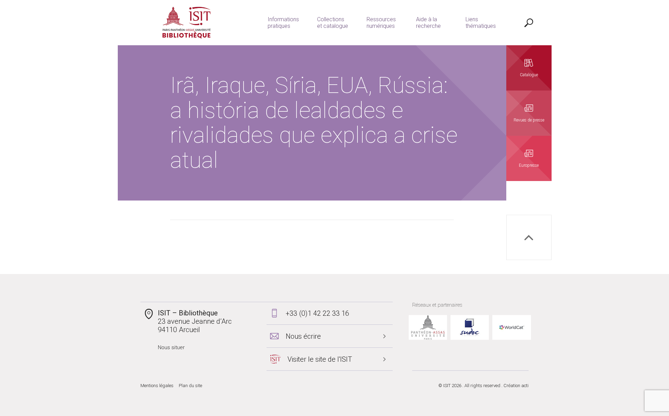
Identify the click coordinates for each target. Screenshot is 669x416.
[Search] (529, 22)
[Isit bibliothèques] (186, 22)
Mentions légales (157, 385)
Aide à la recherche (428, 22)
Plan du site (190, 385)
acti (525, 385)
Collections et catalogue (332, 22)
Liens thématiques (481, 22)
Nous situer (171, 347)
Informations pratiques (283, 22)
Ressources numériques (381, 22)
